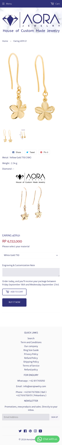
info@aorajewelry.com (34, 386)
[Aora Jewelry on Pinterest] (30, 431)
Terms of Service (31, 365)
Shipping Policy (31, 361)
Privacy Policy (31, 354)
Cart (57, 3)
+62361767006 (32, 392)
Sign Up (54, 417)
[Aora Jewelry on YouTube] (40, 431)
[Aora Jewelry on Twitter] (20, 431)
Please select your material (15, 246)
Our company (31, 346)
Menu (9, 3)
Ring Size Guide (31, 350)
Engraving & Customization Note (18, 265)
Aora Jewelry (32, 439)
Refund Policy (31, 358)
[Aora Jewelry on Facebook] (25, 431)
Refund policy (31, 369)
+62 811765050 (37, 380)
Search (31, 338)
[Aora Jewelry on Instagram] (35, 431)
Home (5, 41)
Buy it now (14, 302)
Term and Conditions (31, 342)
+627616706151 (24, 395)
